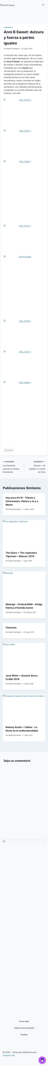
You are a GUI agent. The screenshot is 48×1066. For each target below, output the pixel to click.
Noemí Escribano (13, 49)
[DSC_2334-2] (24, 363)
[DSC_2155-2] (24, 142)
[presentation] (24, 534)
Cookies (24, 1034)
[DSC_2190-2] (24, 190)
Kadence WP (9, 1055)
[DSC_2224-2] (24, 237)
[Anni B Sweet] (24, 285)
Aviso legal (24, 1021)
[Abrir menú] (43, 4)
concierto (8, 27)
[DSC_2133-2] (24, 112)
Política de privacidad (24, 1028)
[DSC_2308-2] (24, 411)
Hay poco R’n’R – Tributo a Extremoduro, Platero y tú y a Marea (22, 501)
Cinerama (11, 627)
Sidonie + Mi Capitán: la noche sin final (37, 467)
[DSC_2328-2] (24, 333)
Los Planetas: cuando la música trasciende (11, 467)
